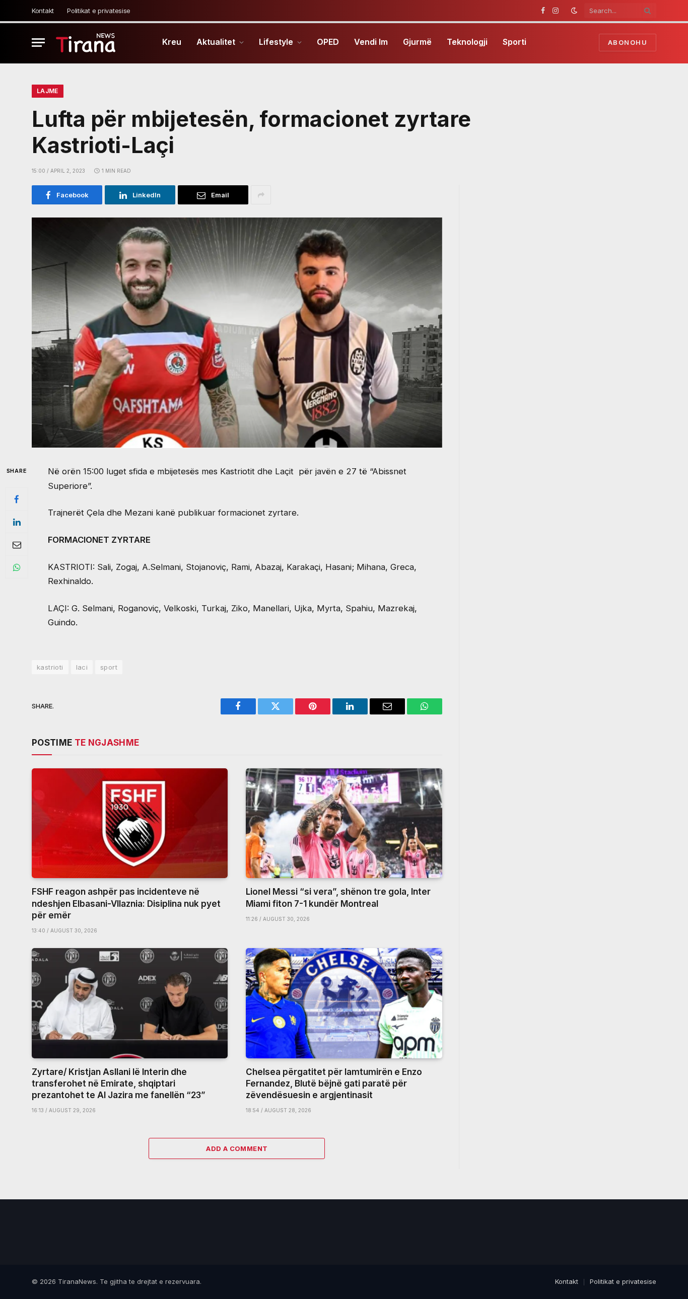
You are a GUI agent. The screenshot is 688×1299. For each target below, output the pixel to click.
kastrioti (50, 667)
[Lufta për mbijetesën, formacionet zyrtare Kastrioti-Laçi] (237, 333)
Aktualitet (215, 42)
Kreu (171, 42)
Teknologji (467, 42)
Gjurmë (417, 42)
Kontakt (43, 11)
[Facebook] (16, 499)
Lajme (47, 91)
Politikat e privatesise (98, 11)
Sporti (514, 42)
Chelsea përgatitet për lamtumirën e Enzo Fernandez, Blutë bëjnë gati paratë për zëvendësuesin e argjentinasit (334, 1083)
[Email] (16, 544)
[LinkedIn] (16, 522)
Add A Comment (236, 1148)
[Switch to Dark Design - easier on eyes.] (574, 10)
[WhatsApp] (16, 567)
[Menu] (38, 42)
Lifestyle (276, 42)
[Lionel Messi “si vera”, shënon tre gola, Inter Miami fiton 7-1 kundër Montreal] (344, 823)
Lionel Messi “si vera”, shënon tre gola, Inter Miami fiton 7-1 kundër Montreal (338, 897)
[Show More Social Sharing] (261, 194)
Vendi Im (371, 42)
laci (82, 667)
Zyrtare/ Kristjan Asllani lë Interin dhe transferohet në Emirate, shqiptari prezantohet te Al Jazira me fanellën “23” (118, 1083)
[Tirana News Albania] (85, 42)
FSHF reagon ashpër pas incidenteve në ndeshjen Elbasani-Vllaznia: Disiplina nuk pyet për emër (126, 903)
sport (108, 667)
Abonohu (627, 42)
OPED (328, 42)
